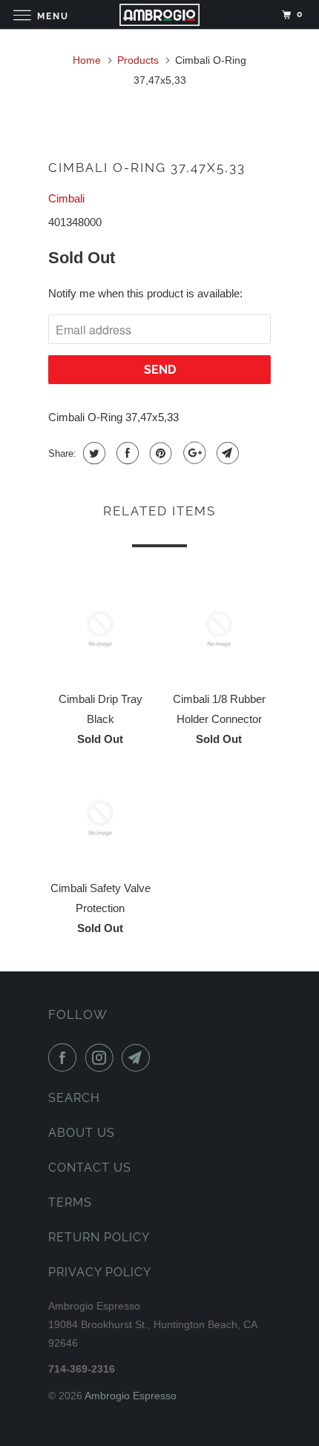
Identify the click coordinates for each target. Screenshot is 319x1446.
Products (138, 60)
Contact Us (89, 1168)
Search (74, 1098)
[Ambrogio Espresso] (160, 14)
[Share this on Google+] (192, 453)
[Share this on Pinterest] (159, 453)
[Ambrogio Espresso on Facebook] (65, 1057)
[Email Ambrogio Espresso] (139, 1057)
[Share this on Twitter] (92, 453)
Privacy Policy (99, 1272)
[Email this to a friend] (226, 453)
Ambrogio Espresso (131, 1396)
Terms (70, 1202)
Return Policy (99, 1237)
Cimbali (66, 198)
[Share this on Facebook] (126, 453)
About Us (81, 1133)
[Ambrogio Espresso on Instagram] (102, 1057)
